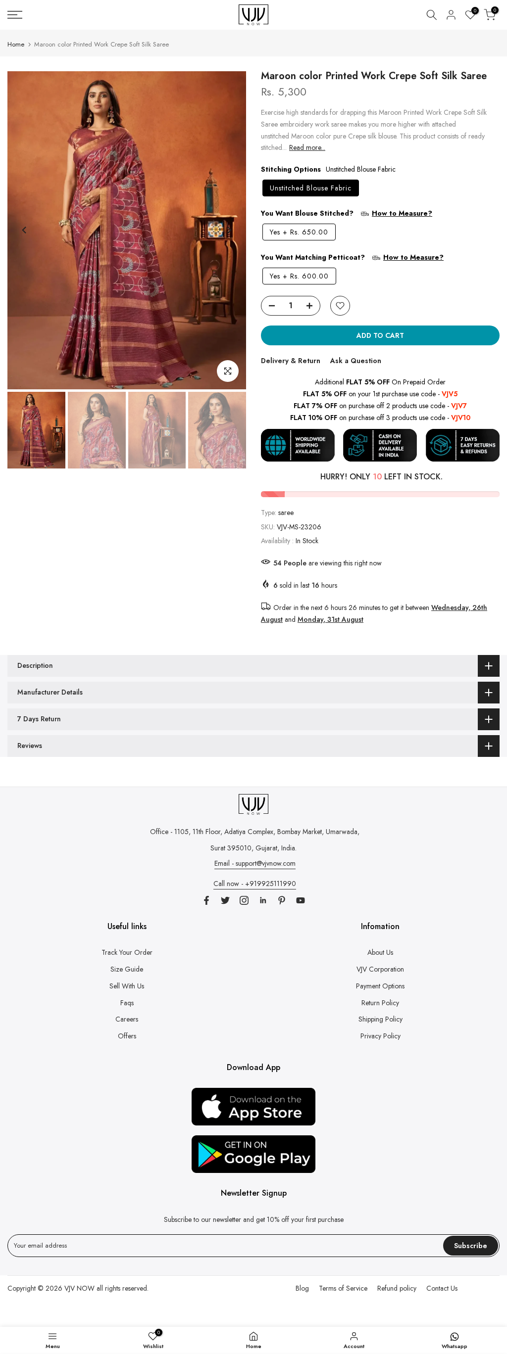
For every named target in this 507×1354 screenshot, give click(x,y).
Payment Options (380, 986)
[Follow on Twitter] (225, 900)
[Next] (229, 230)
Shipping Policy (380, 1019)
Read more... (307, 147)
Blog (302, 1288)
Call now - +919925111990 (254, 883)
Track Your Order (126, 952)
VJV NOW (79, 1288)
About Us (380, 952)
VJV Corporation (380, 969)
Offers (127, 1036)
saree (286, 512)
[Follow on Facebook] (206, 900)
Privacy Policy (380, 1036)
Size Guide (126, 969)
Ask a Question (355, 361)
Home (15, 44)
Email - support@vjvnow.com (255, 863)
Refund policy (396, 1288)
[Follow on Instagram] (244, 900)
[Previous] (25, 230)
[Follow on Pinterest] (281, 900)
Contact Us (441, 1288)
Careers (126, 1019)
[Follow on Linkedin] (262, 900)
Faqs (127, 1003)
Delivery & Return (290, 361)
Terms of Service (343, 1288)
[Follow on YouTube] (300, 900)
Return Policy (380, 1003)
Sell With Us (126, 986)
